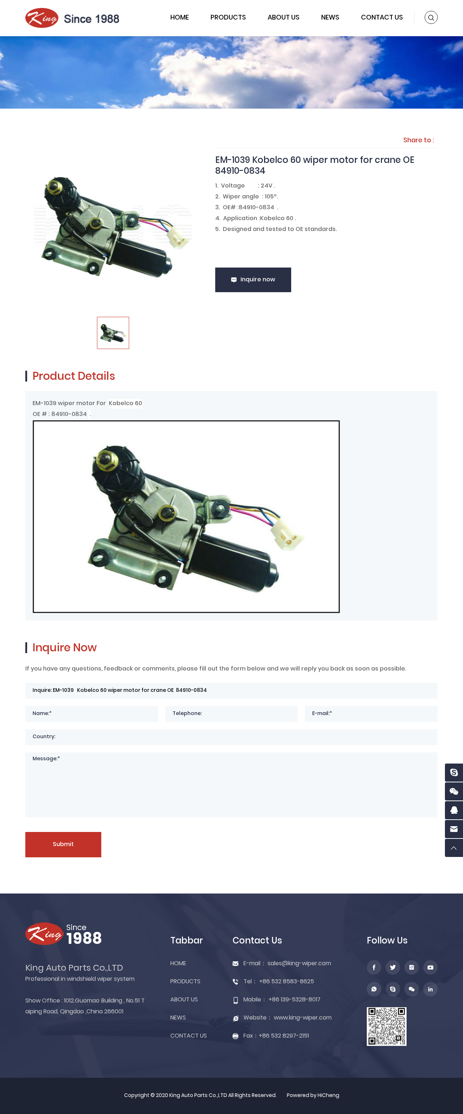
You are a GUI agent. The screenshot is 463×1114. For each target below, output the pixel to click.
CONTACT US (382, 18)
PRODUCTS (228, 18)
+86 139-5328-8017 (294, 1000)
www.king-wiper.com (303, 1018)
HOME (179, 18)
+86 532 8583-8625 (286, 982)
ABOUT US (284, 18)
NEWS (330, 18)
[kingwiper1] (454, 773)
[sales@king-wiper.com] (454, 829)
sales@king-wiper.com (299, 963)
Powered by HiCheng (313, 1096)
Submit (63, 844)
